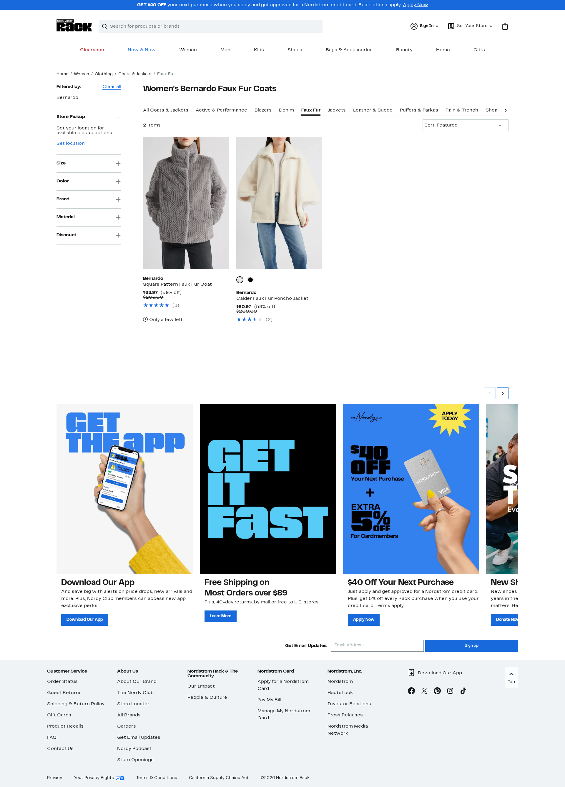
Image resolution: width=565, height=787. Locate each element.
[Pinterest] (437, 692)
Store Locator (133, 704)
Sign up (471, 646)
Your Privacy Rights (94, 778)
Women (188, 50)
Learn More (220, 616)
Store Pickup (70, 117)
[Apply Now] (411, 489)
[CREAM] (239, 279)
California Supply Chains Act (219, 778)
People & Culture (207, 698)
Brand (62, 199)
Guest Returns (64, 693)
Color (62, 181)
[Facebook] (411, 692)
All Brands (129, 715)
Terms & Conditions (156, 778)
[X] (424, 692)
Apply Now (415, 5)
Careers (126, 726)
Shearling (497, 110)
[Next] (505, 110)
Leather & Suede (373, 110)
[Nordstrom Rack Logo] (74, 25)
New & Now (142, 50)
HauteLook (340, 693)
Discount (66, 235)
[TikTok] (463, 692)
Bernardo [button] (67, 98)
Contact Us (60, 749)
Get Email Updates (138, 738)
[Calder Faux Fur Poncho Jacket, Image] (279, 203)
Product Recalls (65, 726)
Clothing (104, 74)
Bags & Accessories (349, 50)
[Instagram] (450, 692)
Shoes (295, 50)
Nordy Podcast (134, 749)
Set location (70, 144)
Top (511, 682)
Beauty (404, 50)
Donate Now (508, 620)
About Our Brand (137, 682)
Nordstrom (340, 682)
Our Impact (201, 686)
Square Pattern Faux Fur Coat (177, 284)
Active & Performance (221, 110)
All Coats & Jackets (165, 110)
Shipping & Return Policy (75, 704)
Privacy (54, 778)
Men (225, 50)
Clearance (92, 50)
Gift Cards (59, 715)
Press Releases (345, 715)
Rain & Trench (462, 110)
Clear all (111, 87)
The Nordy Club (135, 693)
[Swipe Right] (502, 393)
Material (65, 217)
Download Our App (85, 620)
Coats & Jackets (135, 74)
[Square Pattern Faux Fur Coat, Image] (186, 203)
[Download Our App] (124, 489)
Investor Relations (349, 704)
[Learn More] (268, 489)
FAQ (51, 738)
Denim (286, 110)
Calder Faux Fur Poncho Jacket (272, 299)
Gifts (479, 50)
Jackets (337, 110)
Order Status (62, 682)
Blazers (263, 110)
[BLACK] (250, 279)
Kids (259, 50)
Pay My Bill (269, 700)
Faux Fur (310, 110)
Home (443, 50)
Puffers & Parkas (419, 110)
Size (61, 163)
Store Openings (135, 760)
